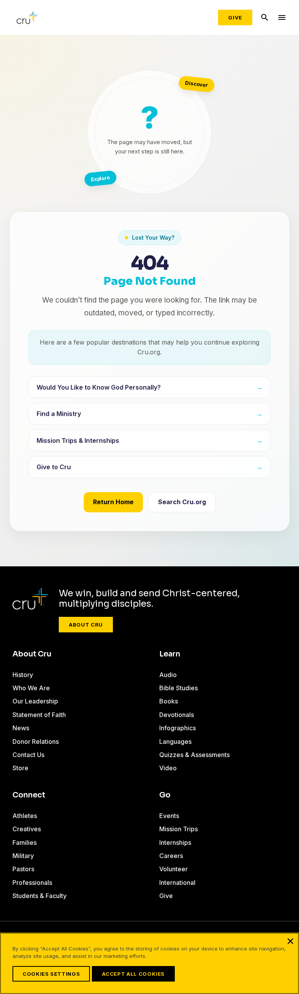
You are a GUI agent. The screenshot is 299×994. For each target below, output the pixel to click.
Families (24, 842)
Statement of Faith (39, 715)
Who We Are (31, 688)
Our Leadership (35, 701)
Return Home (113, 502)
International (177, 882)
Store (20, 768)
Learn (169, 654)
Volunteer (173, 869)
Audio (168, 675)
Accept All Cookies (133, 974)
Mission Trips (178, 829)
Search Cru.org (182, 502)
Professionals (32, 882)
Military (23, 856)
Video (168, 768)
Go (165, 795)
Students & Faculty (39, 896)
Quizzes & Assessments (194, 755)
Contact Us (28, 755)
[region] (149, 963)
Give (235, 17)
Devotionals (176, 715)
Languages (175, 741)
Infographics (177, 728)
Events (169, 816)
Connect (28, 795)
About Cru (86, 624)
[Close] (290, 941)
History (22, 675)
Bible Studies (178, 688)
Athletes (24, 816)
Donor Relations (35, 741)
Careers (171, 856)
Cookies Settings (51, 974)
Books (168, 701)
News (20, 728)
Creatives (26, 829)
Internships (175, 842)
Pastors (23, 869)
